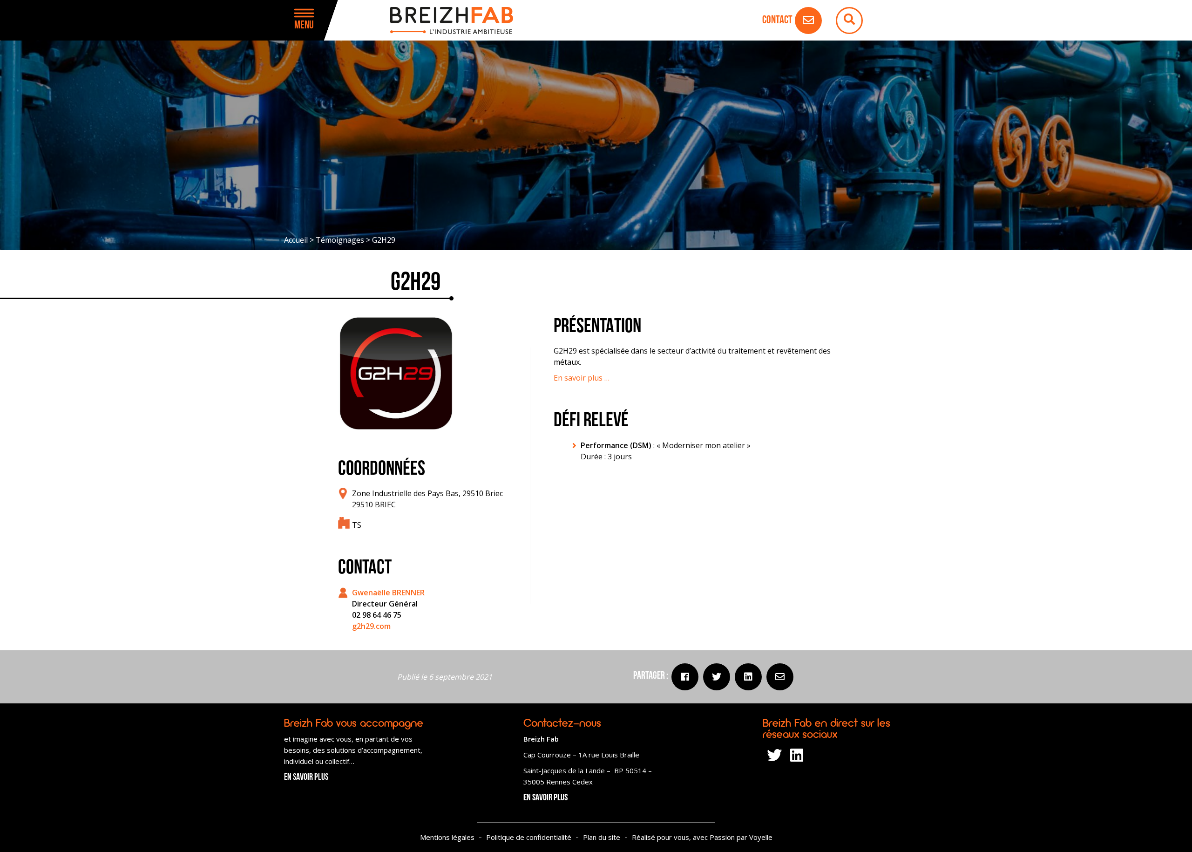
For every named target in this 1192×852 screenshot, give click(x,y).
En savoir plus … (582, 378)
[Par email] (779, 676)
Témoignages (340, 240)
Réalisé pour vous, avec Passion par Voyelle (702, 837)
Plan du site (601, 837)
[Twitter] (716, 676)
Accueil (296, 240)
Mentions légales (447, 837)
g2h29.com (371, 626)
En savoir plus (306, 777)
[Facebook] (684, 676)
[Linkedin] (748, 676)
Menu (304, 25)
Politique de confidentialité (528, 837)
